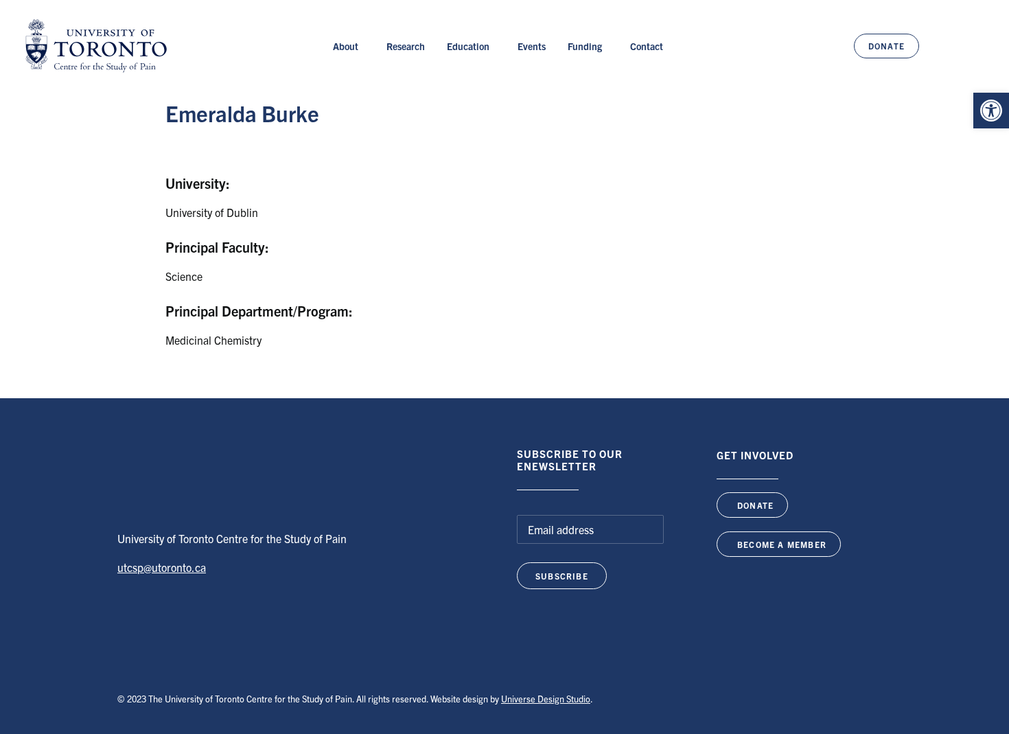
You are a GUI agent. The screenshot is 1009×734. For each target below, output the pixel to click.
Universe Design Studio (545, 698)
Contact (646, 46)
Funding (585, 46)
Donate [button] (755, 505)
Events (532, 46)
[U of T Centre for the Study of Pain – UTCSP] (96, 46)
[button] (991, 110)
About (345, 46)
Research (405, 46)
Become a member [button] (781, 544)
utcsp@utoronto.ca (161, 567)
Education (468, 46)
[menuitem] (348, 46)
